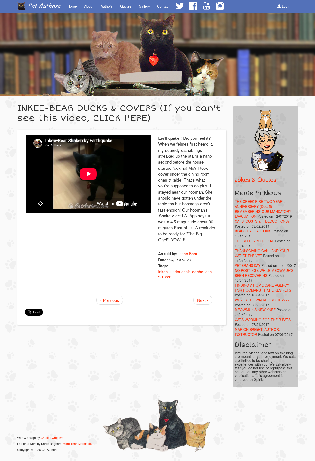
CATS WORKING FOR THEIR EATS (263, 319)
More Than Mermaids (77, 443)
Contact (163, 6)
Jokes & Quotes (255, 179)
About (88, 6)
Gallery (144, 6)
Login (285, 6)
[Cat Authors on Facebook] (193, 6)
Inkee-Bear (187, 253)
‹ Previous (109, 300)
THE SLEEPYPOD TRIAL (254, 240)
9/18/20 (164, 276)
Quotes (125, 6)
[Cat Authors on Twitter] (179, 6)
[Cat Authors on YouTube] (206, 6)
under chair (180, 271)
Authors (107, 6)
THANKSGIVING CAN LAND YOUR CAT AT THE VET (262, 253)
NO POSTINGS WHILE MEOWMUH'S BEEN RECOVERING (264, 273)
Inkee (163, 271)
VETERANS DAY (247, 265)
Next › (202, 300)
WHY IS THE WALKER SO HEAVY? (262, 299)
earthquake (202, 271)
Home (72, 6)
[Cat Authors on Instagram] (220, 6)
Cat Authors (44, 6)
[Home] (23, 6)
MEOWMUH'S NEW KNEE (255, 309)
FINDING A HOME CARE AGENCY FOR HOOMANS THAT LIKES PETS (263, 287)
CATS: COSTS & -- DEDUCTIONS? (262, 221)
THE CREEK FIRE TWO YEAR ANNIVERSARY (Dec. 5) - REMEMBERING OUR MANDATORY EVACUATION (263, 209)
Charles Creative (52, 437)
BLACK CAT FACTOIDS (253, 231)
